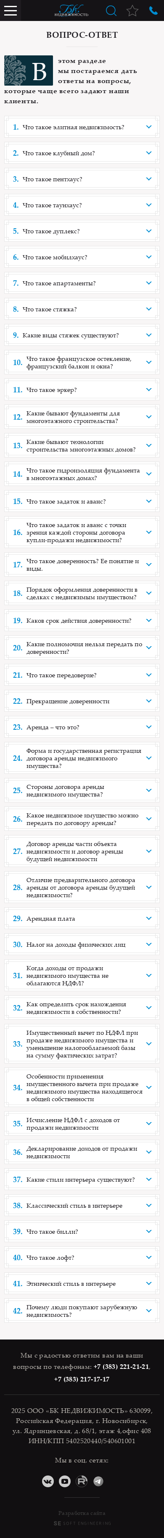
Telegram (98, 1481)
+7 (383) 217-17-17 (81, 1379)
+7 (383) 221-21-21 (121, 1366)
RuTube (81, 1481)
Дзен (115, 1481)
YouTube (65, 1481)
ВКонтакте (48, 1481)
